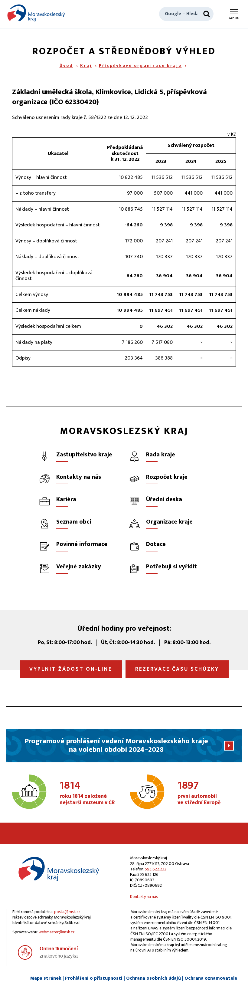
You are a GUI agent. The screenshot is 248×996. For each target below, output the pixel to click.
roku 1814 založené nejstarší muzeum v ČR (87, 793)
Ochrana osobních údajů (153, 978)
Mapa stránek (45, 978)
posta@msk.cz (67, 911)
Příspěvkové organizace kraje (140, 65)
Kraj (86, 65)
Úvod (66, 65)
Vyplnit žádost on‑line (70, 669)
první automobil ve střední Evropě (199, 793)
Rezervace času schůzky (177, 669)
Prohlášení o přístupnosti (93, 978)
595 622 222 (155, 869)
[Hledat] (207, 14)
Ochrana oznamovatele (210, 978)
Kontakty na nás (144, 896)
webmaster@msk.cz (57, 932)
